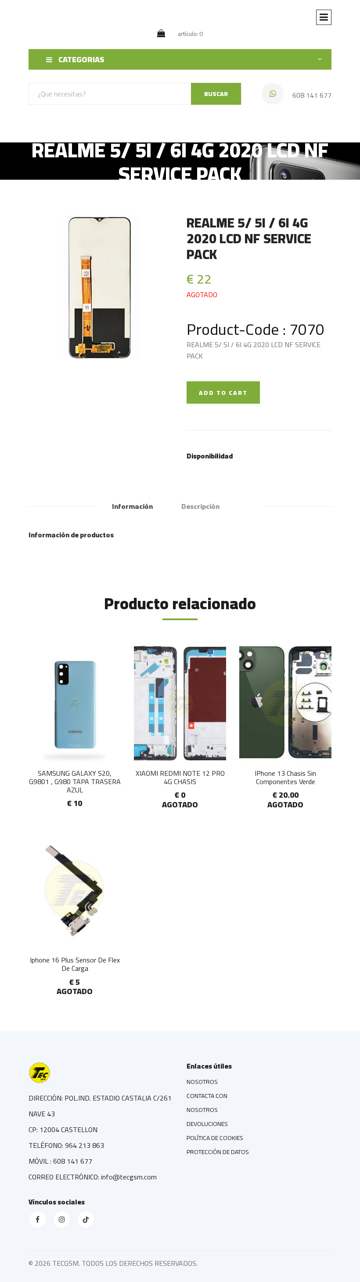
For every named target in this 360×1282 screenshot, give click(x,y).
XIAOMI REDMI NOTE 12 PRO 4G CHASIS (180, 777)
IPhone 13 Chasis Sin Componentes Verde (285, 777)
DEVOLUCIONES (207, 1123)
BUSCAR (216, 93)
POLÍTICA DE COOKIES (215, 1138)
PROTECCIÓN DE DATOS (218, 1152)
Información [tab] (132, 506)
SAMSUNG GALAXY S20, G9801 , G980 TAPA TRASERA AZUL (75, 781)
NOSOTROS (202, 1081)
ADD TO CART (223, 392)
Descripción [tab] (200, 506)
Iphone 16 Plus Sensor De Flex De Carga (75, 964)
